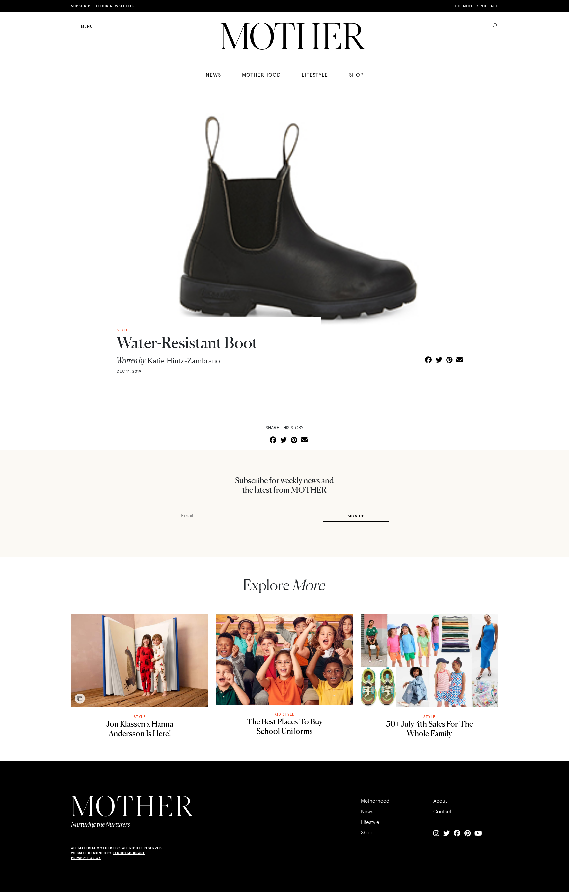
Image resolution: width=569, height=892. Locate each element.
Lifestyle (315, 74)
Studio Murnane (129, 853)
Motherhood (261, 74)
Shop (356, 74)
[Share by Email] (459, 360)
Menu (87, 26)
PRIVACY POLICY (86, 858)
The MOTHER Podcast (476, 6)
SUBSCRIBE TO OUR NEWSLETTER (103, 6)
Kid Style (284, 714)
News (213, 74)
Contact (442, 811)
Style (140, 716)
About (440, 801)
